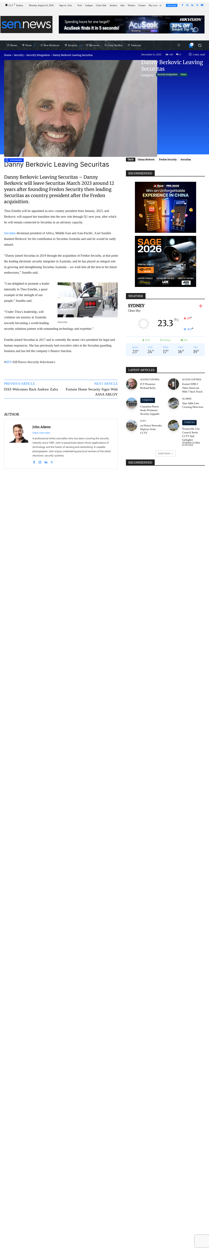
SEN (9, 362)
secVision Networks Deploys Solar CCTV (151, 429)
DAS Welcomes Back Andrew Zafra (31, 389)
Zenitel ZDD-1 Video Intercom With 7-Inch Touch (192, 387)
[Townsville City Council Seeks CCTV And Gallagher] (173, 425)
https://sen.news (41, 432)
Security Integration (38, 55)
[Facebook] (182, 5)
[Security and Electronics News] (26, 24)
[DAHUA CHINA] (165, 207)
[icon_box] (155, 6)
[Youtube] (202, 5)
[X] (197, 5)
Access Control (150, 379)
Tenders (147, 400)
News (183, 74)
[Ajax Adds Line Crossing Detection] (173, 403)
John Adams (41, 427)
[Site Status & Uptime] (178, 45)
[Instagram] (187, 5)
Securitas (10, 233)
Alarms (186, 399)
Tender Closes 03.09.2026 (191, 444)
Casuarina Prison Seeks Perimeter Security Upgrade (149, 410)
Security (19, 55)
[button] (200, 45)
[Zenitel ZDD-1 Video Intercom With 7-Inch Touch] (173, 383)
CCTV (143, 421)
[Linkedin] (192, 5)
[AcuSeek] (132, 24)
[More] (108, 405)
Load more (164, 453)
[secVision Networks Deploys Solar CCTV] (131, 425)
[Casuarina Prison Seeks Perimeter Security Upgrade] (131, 403)
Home (7, 55)
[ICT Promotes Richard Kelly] (131, 383)
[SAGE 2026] (165, 261)
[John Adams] (18, 443)
